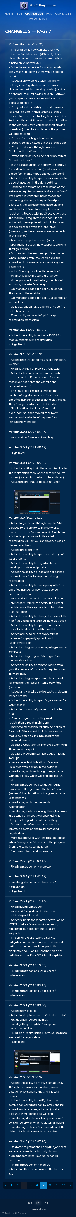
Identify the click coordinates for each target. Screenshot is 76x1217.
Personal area (38, 19)
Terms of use (38, 1209)
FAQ (49, 14)
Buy (19, 14)
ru (30, 1203)
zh (46, 1203)
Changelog (34, 14)
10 (64, 1185)
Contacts (63, 14)
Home (9, 14)
